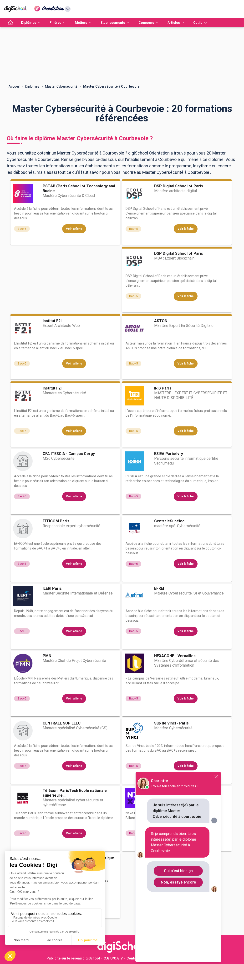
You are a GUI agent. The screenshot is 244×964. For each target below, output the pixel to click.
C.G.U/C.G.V (113, 958)
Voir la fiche (74, 228)
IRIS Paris (162, 388)
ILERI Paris (52, 588)
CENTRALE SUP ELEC (62, 723)
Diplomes (32, 86)
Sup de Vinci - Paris (171, 723)
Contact (133, 958)
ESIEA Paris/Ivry (168, 453)
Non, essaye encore (178, 882)
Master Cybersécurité (61, 86)
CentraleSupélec (169, 521)
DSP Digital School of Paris (178, 186)
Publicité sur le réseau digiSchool (73, 958)
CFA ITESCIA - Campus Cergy (69, 453)
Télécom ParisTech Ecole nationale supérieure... (75, 793)
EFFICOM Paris (56, 521)
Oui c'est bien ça (178, 871)
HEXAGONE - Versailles (175, 656)
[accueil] (10, 22)
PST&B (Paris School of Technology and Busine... (79, 188)
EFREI (159, 588)
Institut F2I (52, 321)
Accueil (14, 86)
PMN (47, 656)
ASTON (160, 321)
